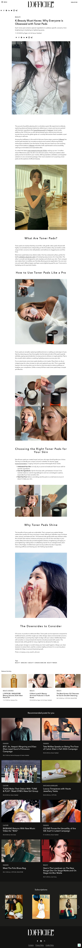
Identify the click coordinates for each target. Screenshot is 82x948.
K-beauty (31, 662)
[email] (1, 10)
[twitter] (11, 10)
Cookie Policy (50, 945)
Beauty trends (52, 662)
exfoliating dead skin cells (27, 257)
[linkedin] (9, 10)
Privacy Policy (39, 945)
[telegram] (16, 10)
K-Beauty (61, 139)
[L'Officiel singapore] (41, 4)
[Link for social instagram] (41, 941)
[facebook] (4, 10)
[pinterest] (6, 10)
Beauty (18, 17)
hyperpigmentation (21, 463)
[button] (79, 907)
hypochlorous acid (39, 130)
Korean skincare (40, 662)
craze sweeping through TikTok (37, 150)
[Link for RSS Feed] (44, 941)
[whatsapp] (14, 10)
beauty (17, 662)
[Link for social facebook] (37, 941)
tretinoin (50, 130)
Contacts (31, 945)
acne (56, 461)
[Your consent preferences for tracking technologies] (79, 945)
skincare (24, 662)
